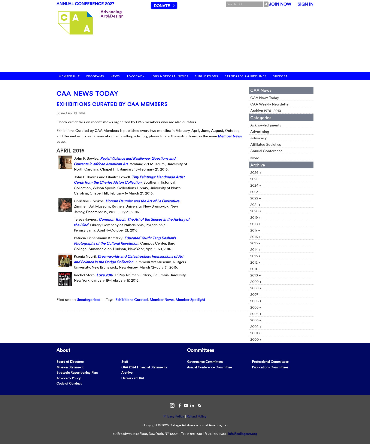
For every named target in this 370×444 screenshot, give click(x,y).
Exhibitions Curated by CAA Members (112, 104)
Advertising (259, 131)
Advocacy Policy (69, 378)
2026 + (255, 172)
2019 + (255, 217)
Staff (124, 361)
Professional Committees (270, 361)
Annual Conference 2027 (85, 3)
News (115, 76)
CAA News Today (87, 93)
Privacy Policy (174, 416)
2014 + (255, 249)
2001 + (255, 333)
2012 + (255, 262)
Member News (230, 136)
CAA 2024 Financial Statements (144, 367)
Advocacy (136, 76)
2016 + (255, 236)
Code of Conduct (69, 383)
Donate (162, 5)
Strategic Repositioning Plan (77, 372)
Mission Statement (70, 367)
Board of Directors (70, 361)
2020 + (255, 211)
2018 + (255, 223)
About (63, 350)
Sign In (305, 4)
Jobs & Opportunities (169, 76)
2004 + (256, 313)
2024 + (255, 185)
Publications (206, 76)
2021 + (255, 204)
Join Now (280, 4)
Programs (95, 76)
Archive (127, 372)
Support (280, 76)
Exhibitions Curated (131, 299)
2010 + (255, 275)
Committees (200, 350)
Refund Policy (196, 416)
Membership (69, 76)
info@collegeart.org (242, 434)
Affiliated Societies (265, 144)
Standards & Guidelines (246, 76)
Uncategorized (88, 299)
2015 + (255, 243)
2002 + (255, 326)
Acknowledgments (265, 125)
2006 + (256, 300)
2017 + (255, 230)
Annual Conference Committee (209, 367)
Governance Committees (205, 361)
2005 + (255, 307)
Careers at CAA (132, 378)
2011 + (255, 268)
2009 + (256, 281)
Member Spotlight (190, 299)
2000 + (256, 339)
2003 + (255, 320)
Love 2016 (105, 275)
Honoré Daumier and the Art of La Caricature (142, 201)
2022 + (255, 198)
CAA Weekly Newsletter (270, 104)
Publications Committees (270, 367)
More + (256, 158)
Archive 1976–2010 (265, 110)
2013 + (255, 256)
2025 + (255, 179)
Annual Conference (266, 150)
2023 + (255, 191)
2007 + (255, 294)
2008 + (256, 288)
